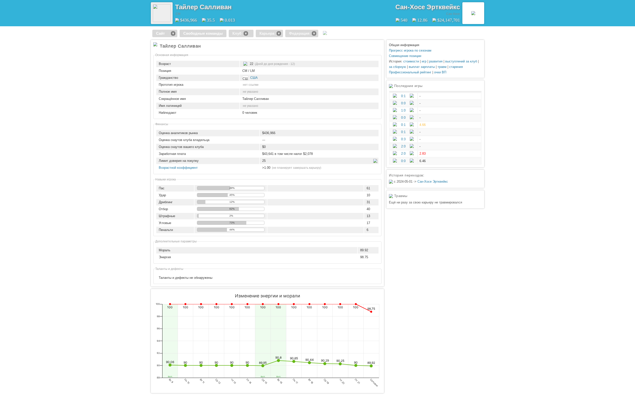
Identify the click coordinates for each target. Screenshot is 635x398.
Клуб (236, 33)
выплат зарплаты (422, 67)
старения (456, 67)
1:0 (403, 110)
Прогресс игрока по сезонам (410, 50)
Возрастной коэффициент (178, 168)
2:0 (403, 146)
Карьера (266, 33)
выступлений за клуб (461, 61)
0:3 (403, 139)
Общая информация (404, 45)
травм (442, 67)
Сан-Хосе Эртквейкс (427, 7)
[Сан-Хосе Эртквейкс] (473, 13)
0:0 (403, 103)
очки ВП (440, 72)
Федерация (299, 33)
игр (424, 61)
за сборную (397, 67)
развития (436, 61)
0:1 (403, 96)
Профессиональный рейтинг (410, 72)
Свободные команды (203, 33)
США (254, 78)
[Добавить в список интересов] (235, 5)
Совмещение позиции (405, 56)
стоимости (411, 61)
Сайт (162, 33)
